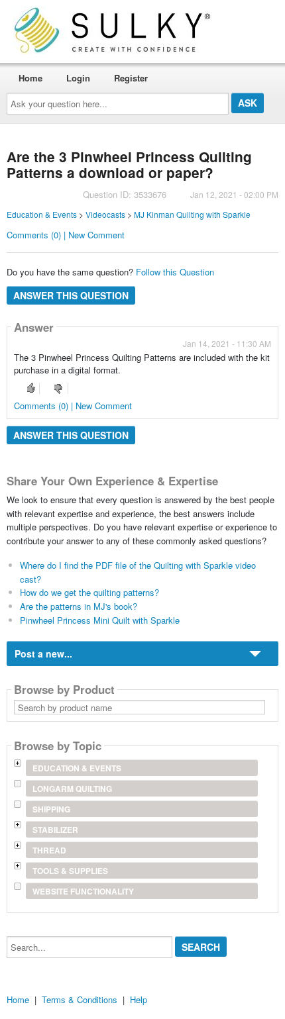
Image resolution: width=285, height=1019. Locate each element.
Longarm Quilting (72, 789)
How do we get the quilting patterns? (89, 592)
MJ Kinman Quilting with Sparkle (192, 214)
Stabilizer (55, 830)
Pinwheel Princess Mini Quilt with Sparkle (100, 620)
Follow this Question (175, 272)
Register (131, 78)
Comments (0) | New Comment (66, 234)
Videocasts (105, 214)
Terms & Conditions (79, 999)
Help (138, 999)
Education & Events (42, 214)
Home (30, 78)
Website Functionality (83, 891)
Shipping (51, 809)
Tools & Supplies (70, 871)
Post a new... (43, 653)
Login (78, 78)
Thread (49, 850)
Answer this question (71, 295)
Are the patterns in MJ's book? (78, 606)
